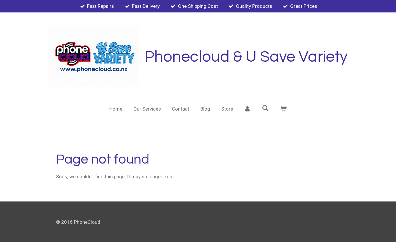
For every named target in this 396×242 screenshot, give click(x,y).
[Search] (265, 108)
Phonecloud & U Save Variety (246, 57)
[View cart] (283, 109)
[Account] (247, 109)
